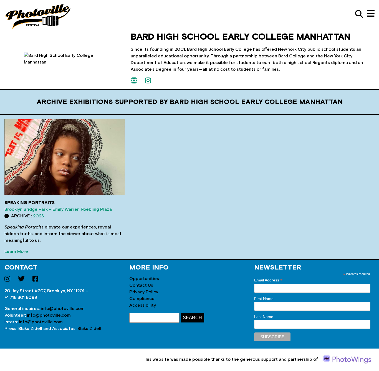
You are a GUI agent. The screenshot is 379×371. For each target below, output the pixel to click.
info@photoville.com (63, 308)
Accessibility (142, 305)
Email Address (268, 280)
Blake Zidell (89, 328)
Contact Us (141, 285)
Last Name (263, 316)
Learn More (16, 251)
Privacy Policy (143, 292)
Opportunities (144, 278)
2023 (38, 216)
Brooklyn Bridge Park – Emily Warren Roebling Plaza (58, 209)
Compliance (142, 298)
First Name (264, 298)
